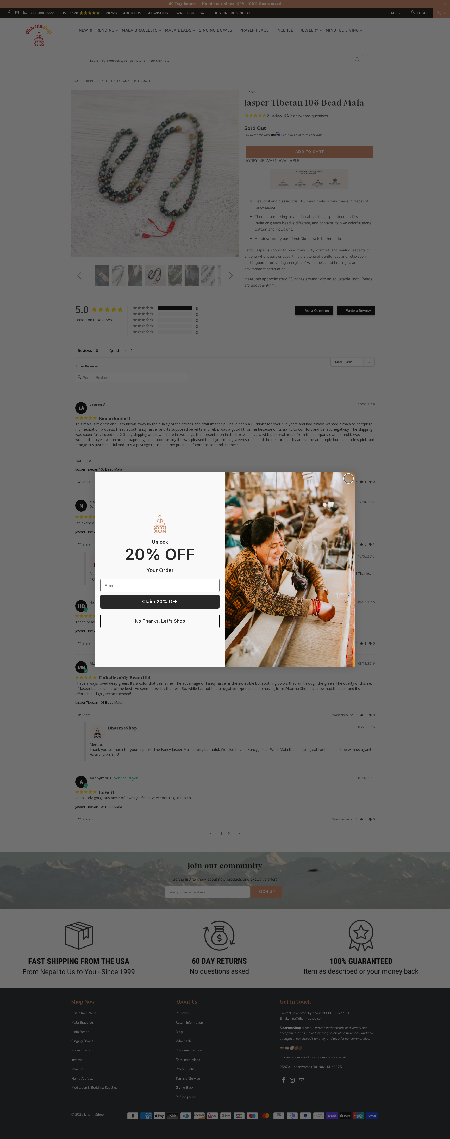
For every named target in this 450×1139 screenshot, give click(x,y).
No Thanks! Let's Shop (160, 621)
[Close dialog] (348, 478)
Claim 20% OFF (160, 601)
